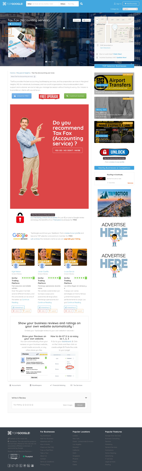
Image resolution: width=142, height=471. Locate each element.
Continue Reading (45, 302)
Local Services (102, 136)
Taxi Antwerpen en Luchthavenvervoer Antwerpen (111, 89)
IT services (109, 459)
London (75, 436)
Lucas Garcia (69, 271)
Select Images (67, 405)
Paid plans (57, 220)
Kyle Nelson (16, 271)
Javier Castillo (43, 271)
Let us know (35, 239)
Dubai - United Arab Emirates (83, 441)
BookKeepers (37, 385)
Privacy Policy (45, 465)
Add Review (16, 24)
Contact (43, 459)
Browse (80, 405)
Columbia (112, 183)
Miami (75, 462)
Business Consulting (112, 439)
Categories (114, 9)
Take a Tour (44, 453)
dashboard (66, 341)
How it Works (45, 444)
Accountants (16, 385)
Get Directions (105, 48)
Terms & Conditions (47, 462)
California (76, 450)
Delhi (74, 453)
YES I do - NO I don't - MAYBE (67, 150)
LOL (17, 311)
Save (77, 20)
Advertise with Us (46, 441)
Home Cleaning (110, 453)
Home (12, 73)
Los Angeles (77, 444)
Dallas (75, 465)
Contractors (109, 450)
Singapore (76, 456)
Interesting (19, 307)
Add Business (131, 4)
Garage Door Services (113, 436)
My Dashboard (45, 436)
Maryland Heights (23, 73)
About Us (43, 456)
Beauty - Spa (101, 110)
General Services (111, 447)
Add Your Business (46, 439)
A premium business (77, 96)
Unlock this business (50, 217)
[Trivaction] (114, 203)
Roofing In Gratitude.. (115, 175)
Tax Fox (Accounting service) (43, 215)
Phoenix (75, 459)
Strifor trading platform (16, 280)
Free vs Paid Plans (46, 450)
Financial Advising (59, 385)
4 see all (50, 62)
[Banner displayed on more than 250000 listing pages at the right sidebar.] (114, 234)
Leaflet (131, 42)
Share (87, 20)
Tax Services (77, 385)
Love (27, 311)
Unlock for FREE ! (23, 96)
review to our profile (72, 233)
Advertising (109, 456)
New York (76, 439)
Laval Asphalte (102, 139)
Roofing (108, 465)
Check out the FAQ (47, 447)
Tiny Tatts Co (101, 112)
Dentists (108, 441)
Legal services (110, 462)
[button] (7, 31)
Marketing (108, 444)
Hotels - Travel (102, 85)
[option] (22, 42)
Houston (76, 447)
